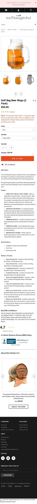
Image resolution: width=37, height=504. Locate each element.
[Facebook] (3, 458)
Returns (3, 440)
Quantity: (4, 144)
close (35, 2)
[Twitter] (8, 458)
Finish (3, 126)
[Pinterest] (13, 458)
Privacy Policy (24, 425)
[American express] (10, 486)
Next (35, 100)
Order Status (5, 437)
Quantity (3, 134)
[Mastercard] (18, 486)
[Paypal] (26, 486)
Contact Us (4, 444)
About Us (4, 425)
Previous (33, 100)
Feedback (4, 427)
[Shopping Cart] (31, 10)
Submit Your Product (7, 430)
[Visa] (3, 486)
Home (3, 29)
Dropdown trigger (18, 10)
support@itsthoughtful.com (9, 449)
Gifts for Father (12, 29)
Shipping (4, 442)
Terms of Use (24, 430)
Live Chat (4, 447)
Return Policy (23, 427)
